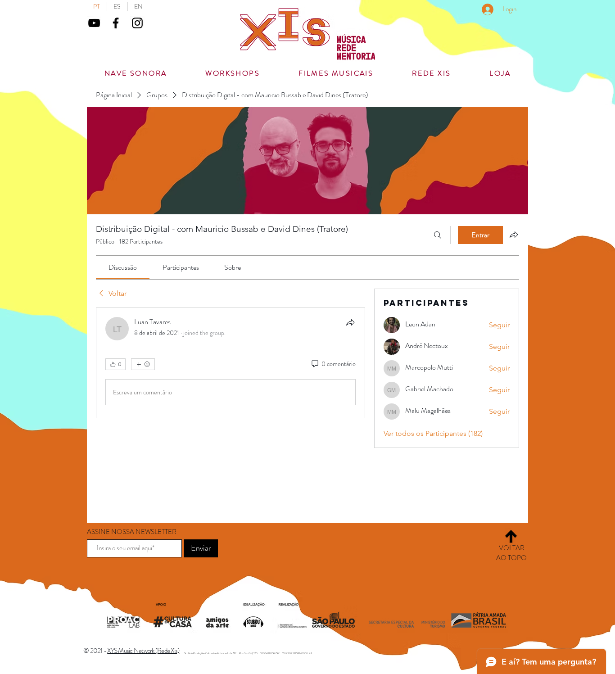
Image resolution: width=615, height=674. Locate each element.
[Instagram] (137, 23)
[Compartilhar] (350, 322)
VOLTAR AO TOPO (511, 553)
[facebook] (116, 23)
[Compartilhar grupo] (513, 234)
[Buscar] (437, 235)
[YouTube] (94, 23)
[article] (230, 363)
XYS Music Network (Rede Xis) (143, 651)
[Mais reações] (143, 364)
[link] (123, 267)
